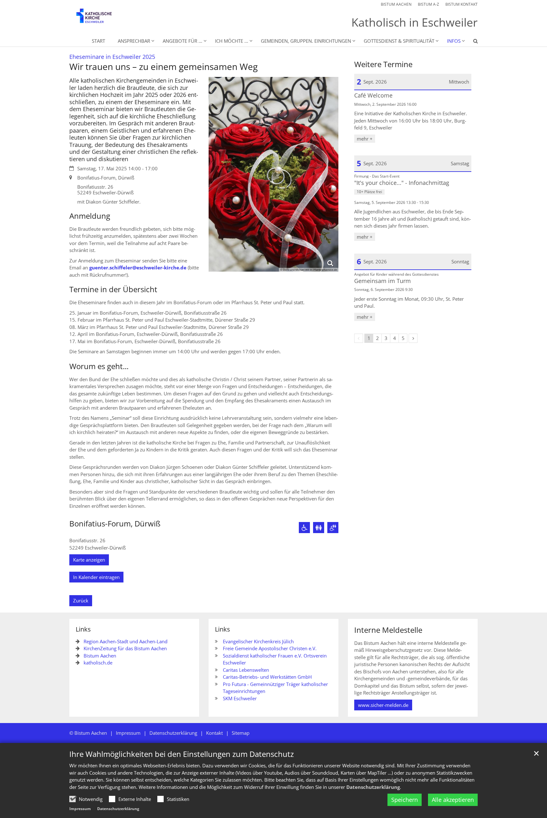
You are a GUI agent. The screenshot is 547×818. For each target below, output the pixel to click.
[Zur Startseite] (99, 19)
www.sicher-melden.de (383, 705)
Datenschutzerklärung (373, 787)
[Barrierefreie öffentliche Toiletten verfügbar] (332, 527)
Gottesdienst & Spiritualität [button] (399, 41)
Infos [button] (454, 41)
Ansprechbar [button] (134, 41)
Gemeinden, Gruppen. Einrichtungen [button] (306, 41)
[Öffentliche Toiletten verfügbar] (318, 527)
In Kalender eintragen (96, 577)
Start (98, 41)
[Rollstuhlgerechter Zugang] (304, 527)
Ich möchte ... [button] (231, 41)
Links (83, 629)
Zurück (80, 600)
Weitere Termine (383, 64)
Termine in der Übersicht (113, 289)
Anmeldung (89, 216)
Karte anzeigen (89, 560)
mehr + (365, 138)
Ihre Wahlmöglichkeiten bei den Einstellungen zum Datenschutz (181, 754)
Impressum (80, 808)
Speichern (404, 799)
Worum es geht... (99, 366)
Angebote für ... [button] (182, 41)
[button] (471, 42)
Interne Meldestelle (388, 630)
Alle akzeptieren (453, 799)
